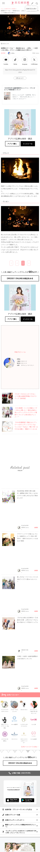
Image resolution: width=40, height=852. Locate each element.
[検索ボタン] (37, 3)
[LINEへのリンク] (32, 3)
